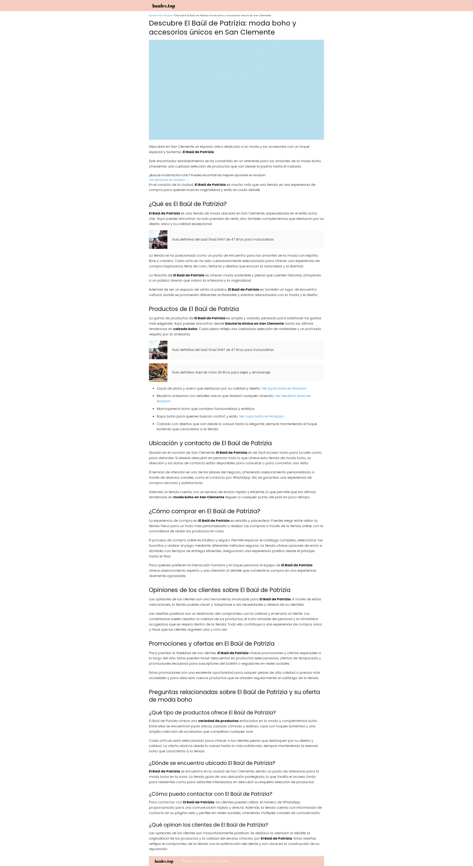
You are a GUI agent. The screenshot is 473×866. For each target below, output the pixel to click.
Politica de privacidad (213, 861)
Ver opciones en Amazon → (169, 180)
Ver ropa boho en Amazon (261, 416)
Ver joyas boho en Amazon (284, 388)
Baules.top (189, 861)
